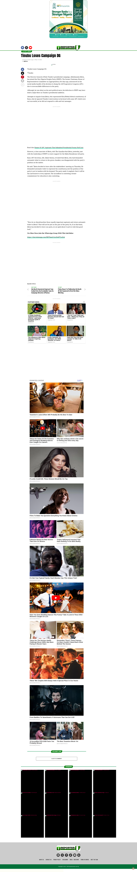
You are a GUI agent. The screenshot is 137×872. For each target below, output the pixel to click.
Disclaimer (65, 859)
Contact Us (48, 859)
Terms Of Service (85, 859)
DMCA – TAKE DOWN (74, 859)
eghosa (26, 61)
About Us (41, 859)
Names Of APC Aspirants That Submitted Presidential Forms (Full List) (58, 147)
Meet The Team (94, 859)
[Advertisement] (56, 125)
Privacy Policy (57, 859)
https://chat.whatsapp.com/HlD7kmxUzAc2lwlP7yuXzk (46, 237)
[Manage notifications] (133, 868)
